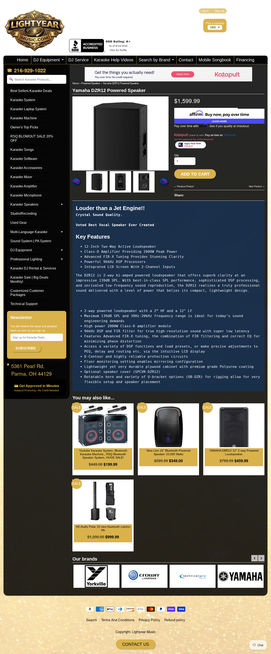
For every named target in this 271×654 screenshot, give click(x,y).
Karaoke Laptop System (28, 109)
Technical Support (23, 304)
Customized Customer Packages (27, 293)
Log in (205, 11)
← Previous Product (184, 186)
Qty (176, 155)
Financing (245, 60)
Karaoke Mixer (21, 177)
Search (91, 619)
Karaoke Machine (23, 118)
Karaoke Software (23, 159)
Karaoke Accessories (26, 168)
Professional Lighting (26, 259)
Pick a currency (215, 23)
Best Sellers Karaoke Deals (31, 91)
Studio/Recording (23, 213)
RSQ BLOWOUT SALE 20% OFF (31, 138)
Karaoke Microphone (26, 195)
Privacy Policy (149, 619)
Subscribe (25, 348)
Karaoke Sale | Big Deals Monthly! (29, 279)
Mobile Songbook (215, 60)
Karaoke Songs (22, 149)
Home (22, 60)
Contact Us (135, 644)
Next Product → (256, 186)
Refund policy (174, 619)
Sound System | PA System (30, 241)
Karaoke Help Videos (113, 60)
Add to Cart (195, 174)
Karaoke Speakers (24, 204)
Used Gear (18, 222)
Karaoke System (22, 100)
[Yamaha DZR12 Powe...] (97, 181)
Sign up (219, 11)
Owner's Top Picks (24, 127)
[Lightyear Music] (36, 46)
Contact (186, 60)
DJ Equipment (46, 60)
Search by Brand (154, 60)
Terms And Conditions (117, 619)
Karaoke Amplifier (23, 186)
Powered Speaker (90, 83)
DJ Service (78, 60)
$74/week (229, 135)
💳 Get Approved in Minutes (36, 387)
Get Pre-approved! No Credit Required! (193, 139)
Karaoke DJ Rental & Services (33, 268)
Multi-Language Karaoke (28, 232)
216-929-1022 (30, 70)
